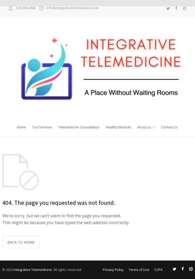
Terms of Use (139, 269)
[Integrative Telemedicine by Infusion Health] (97, 68)
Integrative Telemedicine (33, 269)
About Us (144, 126)
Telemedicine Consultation (78, 126)
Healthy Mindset (118, 126)
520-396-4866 (25, 8)
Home (21, 126)
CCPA (158, 269)
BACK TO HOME (21, 242)
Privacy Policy (113, 269)
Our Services (42, 126)
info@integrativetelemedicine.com (72, 8)
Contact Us (169, 126)
